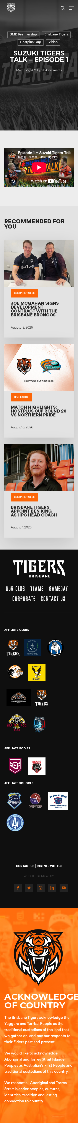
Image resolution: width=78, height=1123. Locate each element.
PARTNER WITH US (49, 866)
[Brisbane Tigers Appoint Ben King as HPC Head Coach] (39, 491)
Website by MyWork (39, 876)
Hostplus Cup (30, 42)
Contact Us (53, 598)
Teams (37, 588)
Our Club (15, 588)
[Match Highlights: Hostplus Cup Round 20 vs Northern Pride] (39, 391)
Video (53, 42)
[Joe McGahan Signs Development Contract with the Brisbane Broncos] (39, 289)
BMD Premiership (23, 34)
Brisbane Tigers (56, 34)
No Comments (51, 70)
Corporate (24, 598)
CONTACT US (25, 866)
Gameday (58, 588)
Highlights (21, 397)
